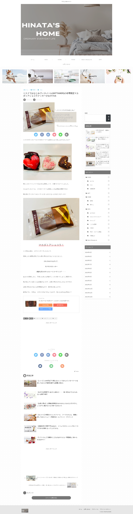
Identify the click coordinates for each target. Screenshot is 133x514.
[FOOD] (66, 76)
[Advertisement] (51, 335)
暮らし (99, 204)
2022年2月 (97, 284)
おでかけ (99, 213)
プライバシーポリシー (105, 509)
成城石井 (99, 188)
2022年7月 (97, 264)
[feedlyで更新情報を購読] (51, 366)
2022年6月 (97, 268)
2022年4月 (97, 276)
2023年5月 (97, 260)
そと (26, 318)
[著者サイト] (40, 366)
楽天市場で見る (60, 305)
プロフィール (95, 509)
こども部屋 (99, 224)
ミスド (55, 318)
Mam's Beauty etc (98, 240)
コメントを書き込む (51, 498)
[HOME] (40, 76)
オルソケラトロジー (99, 216)
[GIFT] (118, 76)
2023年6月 (97, 256)
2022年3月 (97, 280)
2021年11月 (97, 292)
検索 (86, 113)
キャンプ (99, 220)
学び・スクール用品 (99, 232)
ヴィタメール (38, 318)
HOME (98, 197)
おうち (99, 181)
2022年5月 (97, 272)
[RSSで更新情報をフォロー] (62, 366)
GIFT (98, 193)
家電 (99, 200)
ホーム (80, 509)
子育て (99, 228)
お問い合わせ (87, 509)
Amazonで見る (45, 305)
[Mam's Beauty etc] (92, 76)
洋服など (99, 235)
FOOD (31, 318)
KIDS (98, 209)
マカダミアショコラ (47, 318)
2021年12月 (97, 288)
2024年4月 (97, 252)
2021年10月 (97, 297)
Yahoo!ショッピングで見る (45, 308)
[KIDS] (14, 76)
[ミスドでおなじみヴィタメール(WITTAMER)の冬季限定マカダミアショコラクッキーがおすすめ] (48, 135)
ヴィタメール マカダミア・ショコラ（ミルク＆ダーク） (54, 300)
